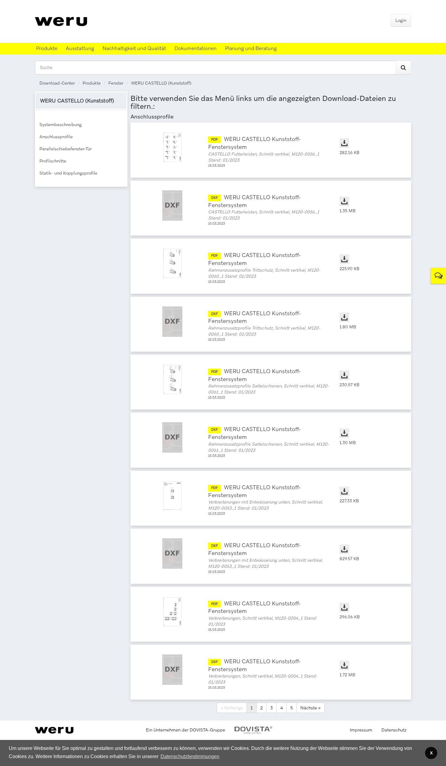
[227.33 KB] (369, 485)
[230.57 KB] (369, 369)
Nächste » (310, 708)
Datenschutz (394, 730)
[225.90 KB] (369, 253)
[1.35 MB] (369, 195)
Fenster (115, 83)
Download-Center (57, 83)
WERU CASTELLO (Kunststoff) (161, 83)
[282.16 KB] (369, 137)
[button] (190, 756)
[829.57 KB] (369, 543)
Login (400, 20)
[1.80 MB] (369, 311)
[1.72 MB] (369, 659)
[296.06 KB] (369, 601)
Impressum (361, 730)
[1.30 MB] (369, 427)
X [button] (431, 753)
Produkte (92, 83)
